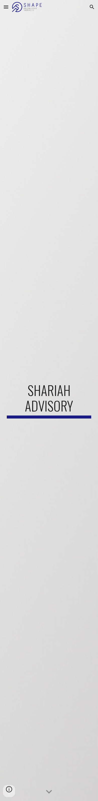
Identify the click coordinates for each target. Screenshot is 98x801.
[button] (6, 7)
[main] (49, 400)
